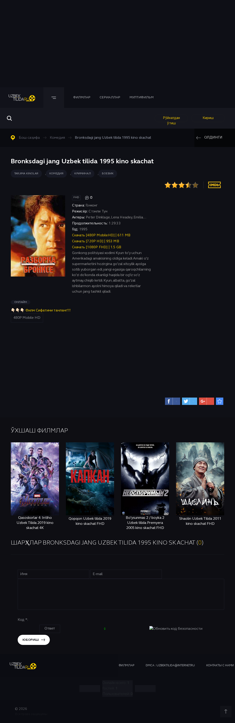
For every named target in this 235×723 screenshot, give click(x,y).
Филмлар (81, 97)
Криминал (82, 173)
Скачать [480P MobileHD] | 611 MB (101, 235)
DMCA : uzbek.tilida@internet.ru (170, 665)
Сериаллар (110, 97)
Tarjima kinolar (26, 173)
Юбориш (30, 639)
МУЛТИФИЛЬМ (141, 97)
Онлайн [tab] (20, 302)
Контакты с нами (220, 665)
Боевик (108, 173)
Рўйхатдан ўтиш (171, 119)
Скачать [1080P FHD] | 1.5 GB (96, 247)
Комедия (56, 173)
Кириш (208, 118)
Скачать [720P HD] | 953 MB (95, 241)
